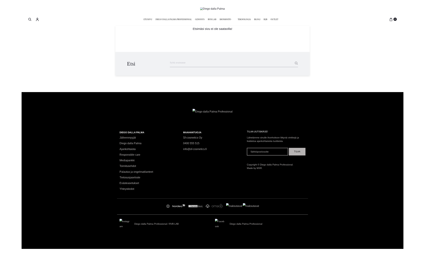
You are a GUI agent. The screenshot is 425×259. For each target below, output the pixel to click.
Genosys (200, 19)
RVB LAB (212, 19)
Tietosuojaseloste (130, 177)
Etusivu (148, 19)
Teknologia (244, 19)
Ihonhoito (225, 19)
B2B (265, 19)
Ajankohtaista (128, 149)
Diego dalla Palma (130, 143)
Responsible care (130, 154)
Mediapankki (127, 160)
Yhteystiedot (127, 188)
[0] (391, 19)
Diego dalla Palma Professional (174, 19)
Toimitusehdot (128, 166)
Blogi (257, 19)
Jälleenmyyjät (128, 137)
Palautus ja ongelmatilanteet (136, 171)
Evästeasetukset (129, 183)
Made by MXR (254, 168)
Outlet (274, 19)
